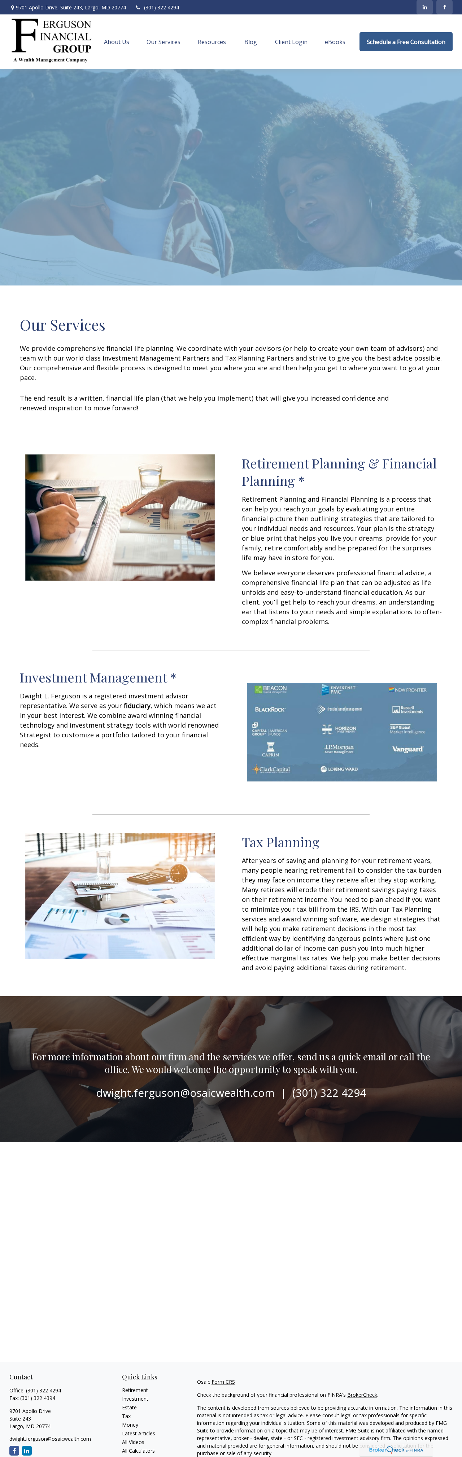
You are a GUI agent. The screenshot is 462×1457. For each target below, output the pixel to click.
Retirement (135, 1390)
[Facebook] (444, 7)
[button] (116, 41)
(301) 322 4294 (161, 7)
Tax (126, 1416)
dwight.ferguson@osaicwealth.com (50, 1438)
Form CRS (223, 1381)
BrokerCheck (362, 1394)
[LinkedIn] (425, 7)
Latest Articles (138, 1433)
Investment (135, 1398)
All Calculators (138, 1450)
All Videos (133, 1442)
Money (130, 1424)
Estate (129, 1407)
